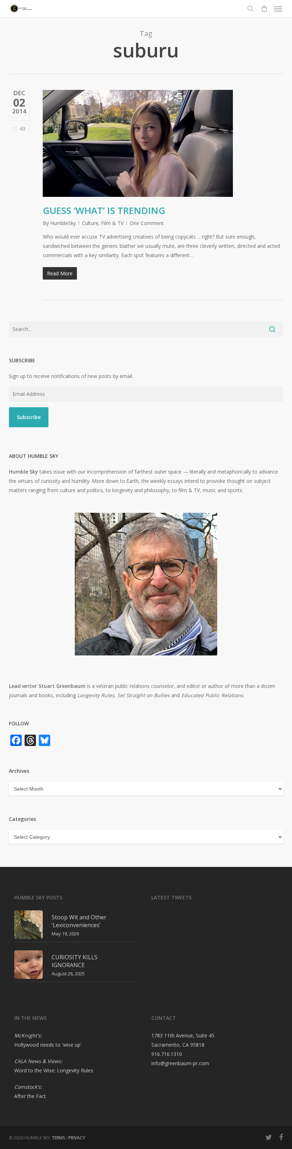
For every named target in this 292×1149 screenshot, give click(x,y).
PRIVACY (76, 1138)
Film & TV (112, 223)
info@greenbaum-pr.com (180, 1063)
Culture (90, 223)
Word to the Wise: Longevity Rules (53, 1070)
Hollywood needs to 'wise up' (48, 1044)
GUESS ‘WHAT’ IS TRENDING (104, 210)
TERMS (58, 1138)
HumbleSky (63, 223)
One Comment (147, 223)
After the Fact (30, 1096)
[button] (278, 8)
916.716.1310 (166, 1054)
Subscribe (29, 417)
